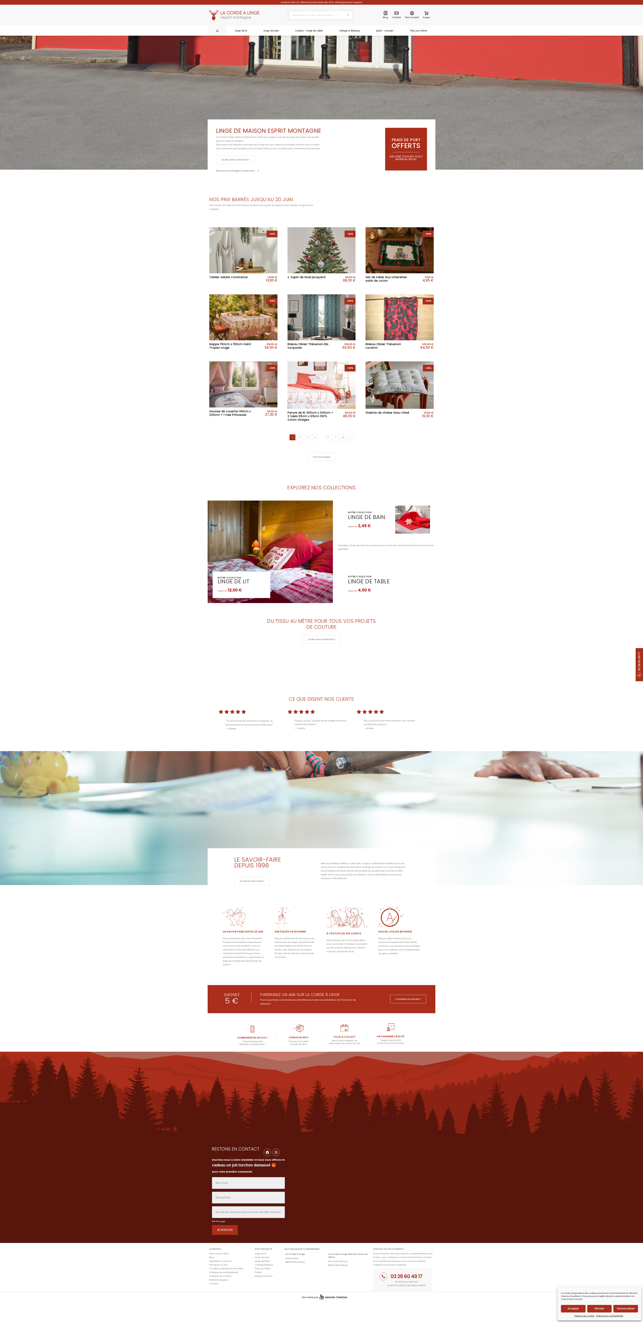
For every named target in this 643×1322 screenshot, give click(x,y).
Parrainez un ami (218, 1264)
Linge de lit (241, 30)
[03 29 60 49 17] (383, 1276)
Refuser (599, 1308)
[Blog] (386, 13)
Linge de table (369, 581)
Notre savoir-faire (219, 1253)
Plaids (258, 1272)
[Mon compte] (412, 13)
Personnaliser (626, 1308)
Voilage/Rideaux (264, 1264)
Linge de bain (271, 30)
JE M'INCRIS (225, 1230)
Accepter (573, 1308)
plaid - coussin (384, 30)
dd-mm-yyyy (218, 1221)
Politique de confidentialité (609, 1315)
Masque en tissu (263, 1276)
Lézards (336, 1297)
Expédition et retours (220, 1261)
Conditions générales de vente (226, 1268)
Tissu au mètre (418, 30)
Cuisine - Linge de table (309, 30)
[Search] (348, 15)
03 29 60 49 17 (406, 1276)
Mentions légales (218, 1279)
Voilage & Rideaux (349, 30)
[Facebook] (267, 1152)
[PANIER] (426, 13)
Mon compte (412, 17)
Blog (385, 17)
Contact (396, 17)
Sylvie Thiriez (263, 148)
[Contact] (397, 13)
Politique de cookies (584, 1315)
